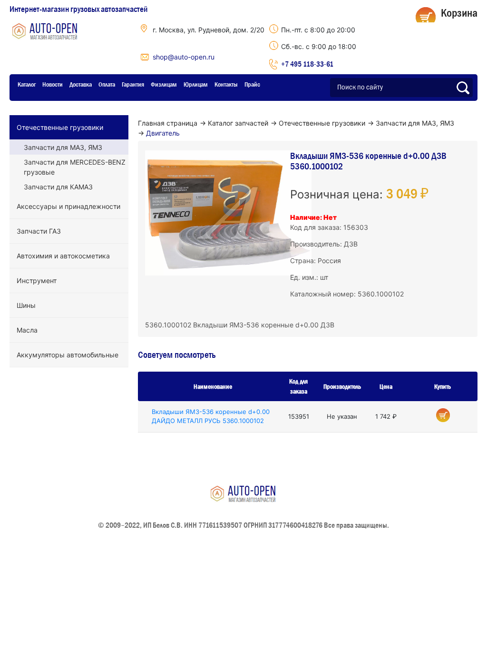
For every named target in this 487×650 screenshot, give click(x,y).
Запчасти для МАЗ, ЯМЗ (63, 147)
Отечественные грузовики (60, 127)
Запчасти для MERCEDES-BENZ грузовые (75, 167)
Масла (27, 330)
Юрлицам (196, 84)
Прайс (252, 84)
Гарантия (133, 84)
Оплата (106, 84)
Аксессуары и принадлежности (68, 206)
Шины (26, 305)
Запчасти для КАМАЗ (58, 187)
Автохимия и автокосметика (63, 256)
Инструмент (37, 280)
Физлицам (164, 84)
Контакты (226, 84)
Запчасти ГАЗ (39, 231)
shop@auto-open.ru (183, 57)
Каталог (27, 84)
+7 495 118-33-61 (307, 63)
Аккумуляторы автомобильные (67, 355)
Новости (52, 84)
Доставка (80, 84)
